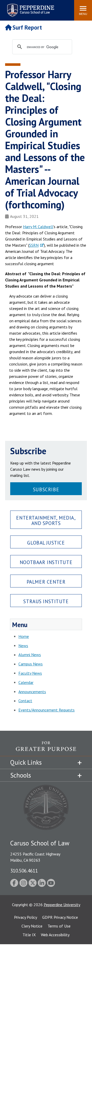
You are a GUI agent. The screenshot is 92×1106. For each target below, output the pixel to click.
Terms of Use (59, 926)
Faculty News (30, 673)
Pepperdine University (62, 904)
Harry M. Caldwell (38, 226)
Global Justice (46, 542)
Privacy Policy (25, 917)
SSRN (34, 245)
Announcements (32, 691)
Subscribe (46, 489)
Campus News (30, 663)
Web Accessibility (55, 934)
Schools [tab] (20, 775)
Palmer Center (46, 581)
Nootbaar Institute (46, 562)
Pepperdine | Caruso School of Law (30, 7)
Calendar (25, 682)
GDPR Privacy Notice (60, 917)
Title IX (29, 934)
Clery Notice (31, 926)
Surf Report (27, 27)
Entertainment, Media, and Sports (46, 520)
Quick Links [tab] (26, 762)
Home (23, 636)
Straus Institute (45, 601)
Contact (25, 700)
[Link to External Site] (46, 748)
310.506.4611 (24, 870)
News (23, 645)
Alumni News (29, 654)
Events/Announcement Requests (46, 709)
